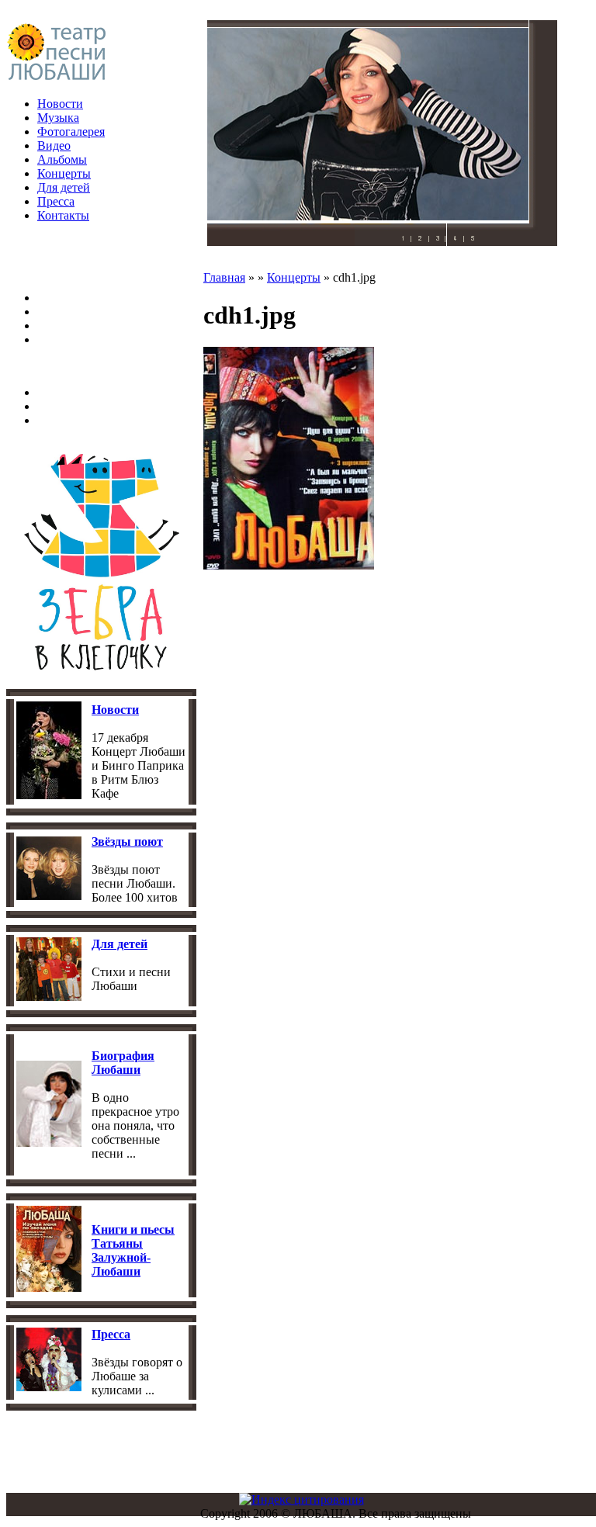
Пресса (55, 201)
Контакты (63, 215)
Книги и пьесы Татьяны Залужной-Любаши (133, 1250)
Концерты (64, 173)
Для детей (63, 187)
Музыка (58, 117)
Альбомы (62, 159)
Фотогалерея (71, 131)
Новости (60, 103)
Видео (54, 145)
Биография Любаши (123, 1062)
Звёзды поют (127, 841)
